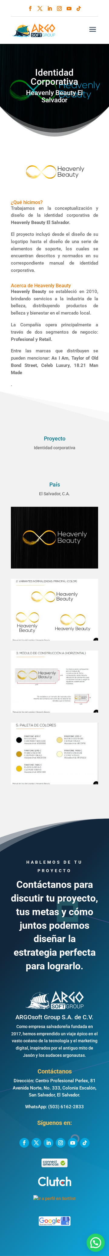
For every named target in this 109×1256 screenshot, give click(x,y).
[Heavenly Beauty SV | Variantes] (54, 640)
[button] (96, 1243)
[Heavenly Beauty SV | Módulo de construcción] (54, 712)
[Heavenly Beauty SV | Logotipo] (54, 568)
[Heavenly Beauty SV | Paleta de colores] (54, 784)
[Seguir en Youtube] (69, 8)
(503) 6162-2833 (66, 1106)
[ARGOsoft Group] (54, 1006)
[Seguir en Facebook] (30, 8)
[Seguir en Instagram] (59, 8)
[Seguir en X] (40, 8)
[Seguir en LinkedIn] (49, 8)
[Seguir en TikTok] (79, 8)
